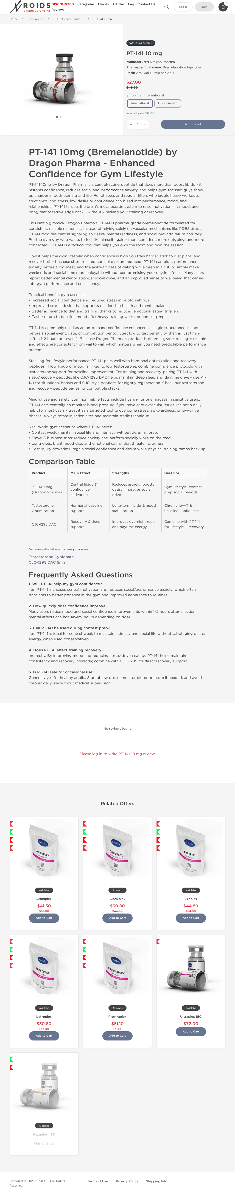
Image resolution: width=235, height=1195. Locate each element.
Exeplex (191, 899)
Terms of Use (98, 1181)
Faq (131, 4)
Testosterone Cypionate (51, 557)
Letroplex (44, 1017)
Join (204, 7)
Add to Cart (193, 124)
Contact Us (146, 4)
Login (183, 7)
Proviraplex (117, 1017)
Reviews (57, 10)
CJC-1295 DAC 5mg (47, 562)
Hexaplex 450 (44, 1134)
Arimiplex (44, 899)
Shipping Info (156, 1181)
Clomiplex (117, 899)
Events (103, 4)
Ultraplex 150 (190, 1017)
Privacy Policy (127, 1181)
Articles (118, 4)
